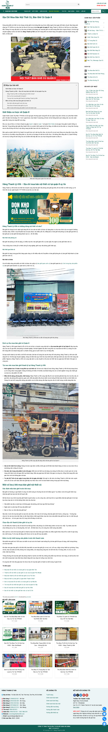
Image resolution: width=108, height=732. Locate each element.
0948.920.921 (15, 698)
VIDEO (77, 11)
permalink (28, 597)
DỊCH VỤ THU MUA (54, 11)
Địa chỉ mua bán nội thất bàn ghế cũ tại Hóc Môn (18, 587)
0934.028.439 (15, 701)
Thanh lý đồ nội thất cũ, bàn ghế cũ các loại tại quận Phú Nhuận (22, 573)
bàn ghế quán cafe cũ (43, 263)
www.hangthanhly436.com (16, 714)
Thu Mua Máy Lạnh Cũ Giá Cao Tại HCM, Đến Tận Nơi (95, 142)
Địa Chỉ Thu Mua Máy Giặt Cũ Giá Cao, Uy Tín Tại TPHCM (94, 135)
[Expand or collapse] (76, 85)
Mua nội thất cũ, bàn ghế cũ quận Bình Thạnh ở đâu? (19, 578)
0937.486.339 (23, 711)
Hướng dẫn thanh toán (52, 709)
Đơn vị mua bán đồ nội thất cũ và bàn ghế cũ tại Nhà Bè (20, 581)
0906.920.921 (13, 709)
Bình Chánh (51, 124)
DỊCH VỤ (17, 597)
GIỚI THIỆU (35, 11)
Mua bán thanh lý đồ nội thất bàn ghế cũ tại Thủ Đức (19, 575)
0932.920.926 (15, 703)
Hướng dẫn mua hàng (52, 706)
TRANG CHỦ (27, 11)
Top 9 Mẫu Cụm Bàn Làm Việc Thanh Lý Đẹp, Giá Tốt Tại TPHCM (94, 127)
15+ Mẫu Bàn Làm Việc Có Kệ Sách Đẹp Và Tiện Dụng (94, 105)
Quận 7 (40, 124)
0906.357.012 (15, 707)
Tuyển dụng (49, 695)
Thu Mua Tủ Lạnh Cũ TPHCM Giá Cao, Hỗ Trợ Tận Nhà (94, 149)
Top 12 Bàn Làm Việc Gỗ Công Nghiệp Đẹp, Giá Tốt (95, 91)
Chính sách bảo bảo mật (53, 704)
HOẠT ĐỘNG (71, 11)
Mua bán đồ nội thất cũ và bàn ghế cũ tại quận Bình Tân (20, 570)
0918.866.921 (15, 705)
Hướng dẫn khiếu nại (52, 712)
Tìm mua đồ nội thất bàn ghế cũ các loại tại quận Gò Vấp (20, 584)
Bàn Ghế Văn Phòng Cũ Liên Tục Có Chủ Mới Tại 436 (94, 112)
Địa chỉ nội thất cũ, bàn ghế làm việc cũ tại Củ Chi (18, 590)
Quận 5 (31, 124)
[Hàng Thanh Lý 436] (12, 4)
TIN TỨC (64, 11)
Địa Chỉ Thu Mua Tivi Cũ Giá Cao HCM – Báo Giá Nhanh (95, 156)
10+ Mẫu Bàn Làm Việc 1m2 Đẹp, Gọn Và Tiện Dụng (94, 98)
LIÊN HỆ (83, 11)
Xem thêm (76, 707)
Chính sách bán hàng (52, 700)
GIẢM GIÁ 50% (43, 11)
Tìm (103, 11)
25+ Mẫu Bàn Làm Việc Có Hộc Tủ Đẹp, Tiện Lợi (95, 119)
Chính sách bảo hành (52, 698)
